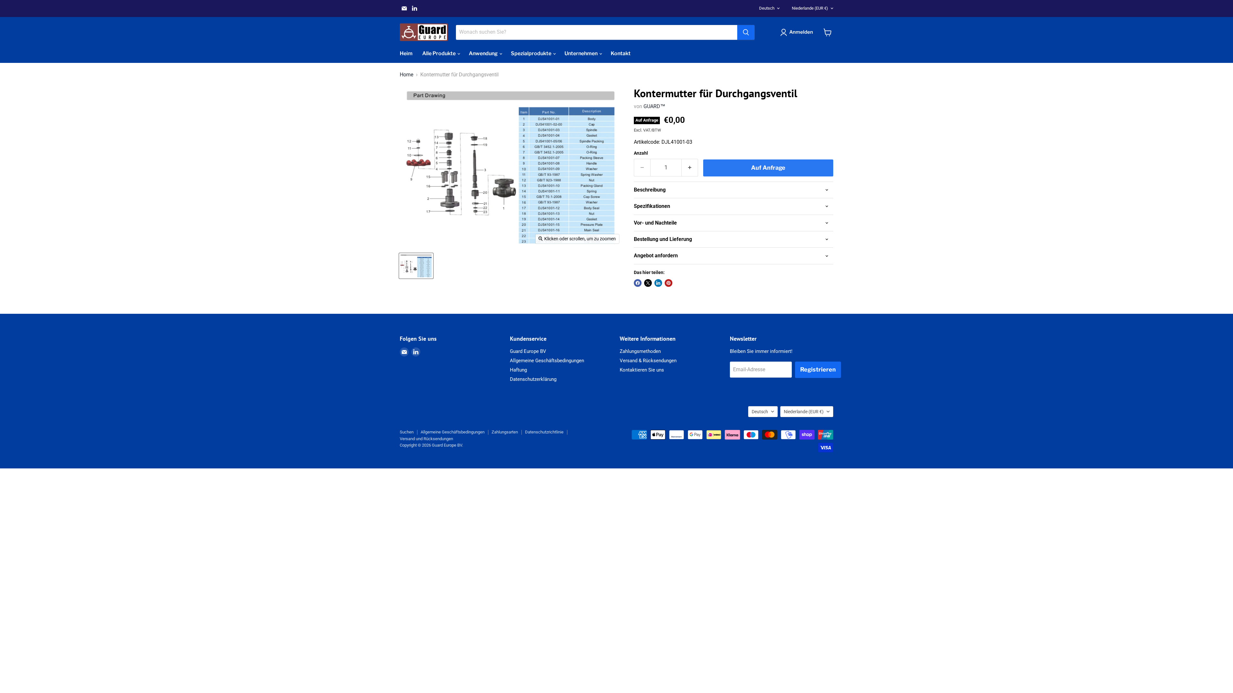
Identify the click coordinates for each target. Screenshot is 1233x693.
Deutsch (766, 8)
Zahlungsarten (505, 432)
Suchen (407, 432)
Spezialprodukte (531, 53)
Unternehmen (581, 53)
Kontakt (621, 53)
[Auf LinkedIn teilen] (658, 283)
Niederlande (810, 8)
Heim (406, 53)
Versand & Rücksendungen (648, 361)
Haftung (518, 370)
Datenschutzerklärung (533, 379)
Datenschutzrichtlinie (544, 432)
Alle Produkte (439, 53)
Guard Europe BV (528, 351)
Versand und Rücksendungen (426, 438)
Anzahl (641, 153)
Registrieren (818, 369)
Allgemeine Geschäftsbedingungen (547, 361)
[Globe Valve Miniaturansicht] (416, 265)
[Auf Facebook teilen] (638, 283)
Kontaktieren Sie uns (642, 370)
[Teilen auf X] (648, 283)
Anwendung (484, 53)
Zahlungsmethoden (640, 351)
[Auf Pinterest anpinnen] (668, 283)
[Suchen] (746, 32)
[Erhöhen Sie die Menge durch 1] (690, 167)
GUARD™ (654, 106)
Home (406, 75)
